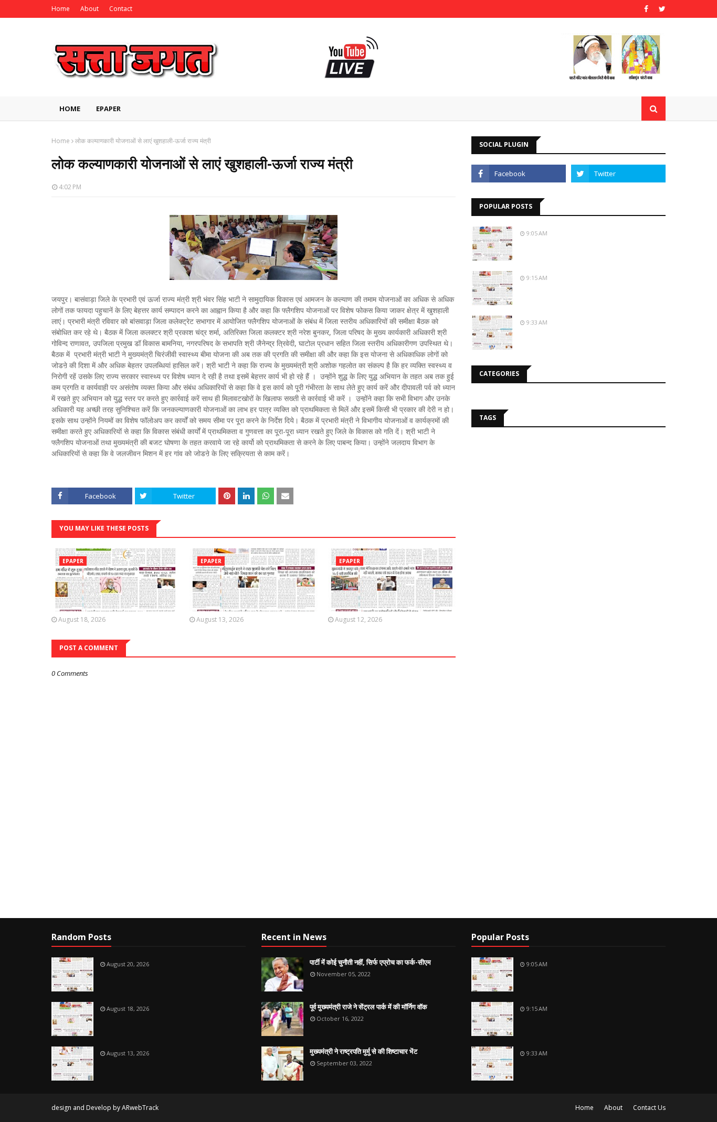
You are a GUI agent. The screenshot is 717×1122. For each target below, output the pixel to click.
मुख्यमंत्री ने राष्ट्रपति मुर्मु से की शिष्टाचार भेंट (363, 1051)
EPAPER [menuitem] (108, 108)
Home (60, 8)
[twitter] (661, 9)
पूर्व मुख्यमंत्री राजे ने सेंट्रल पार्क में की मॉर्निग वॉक (368, 1006)
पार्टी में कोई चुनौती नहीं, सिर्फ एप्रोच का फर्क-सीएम (370, 962)
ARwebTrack (140, 1107)
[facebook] (646, 9)
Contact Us (649, 1107)
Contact (120, 8)
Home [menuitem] (69, 108)
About (89, 8)
